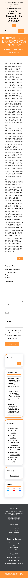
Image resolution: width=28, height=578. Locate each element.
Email (7, 313)
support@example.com (14, 557)
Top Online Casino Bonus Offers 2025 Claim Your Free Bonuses (14, 381)
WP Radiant (8, 574)
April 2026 (13, 438)
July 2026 (13, 430)
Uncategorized (14, 52)
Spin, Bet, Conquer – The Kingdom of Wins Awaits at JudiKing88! (14, 16)
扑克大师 (17, 69)
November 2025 (15, 450)
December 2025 (15, 447)
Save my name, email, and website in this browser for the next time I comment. (14, 334)
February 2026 (14, 443)
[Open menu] (14, 25)
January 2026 (14, 445)
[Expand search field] (21, 31)
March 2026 (13, 440)
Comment (9, 282)
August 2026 (14, 428)
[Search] (19, 363)
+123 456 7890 (14, 560)
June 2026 (13, 433)
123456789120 (15, 6)
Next (20, 259)
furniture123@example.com (15, 8)
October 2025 (14, 452)
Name (7, 304)
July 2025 (13, 459)
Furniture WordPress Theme (13, 573)
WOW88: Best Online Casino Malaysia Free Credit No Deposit (13, 407)
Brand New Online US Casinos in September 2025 (13, 393)
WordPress (14, 576)
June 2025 (13, 462)
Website (8, 322)
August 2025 (14, 457)
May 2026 (13, 435)
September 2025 (15, 455)
